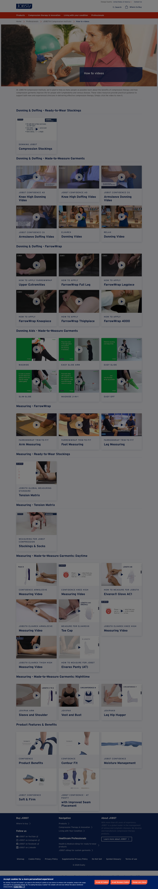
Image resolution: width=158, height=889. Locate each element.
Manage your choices (139, 882)
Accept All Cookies (102, 882)
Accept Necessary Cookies (120, 882)
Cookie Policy (18, 887)
